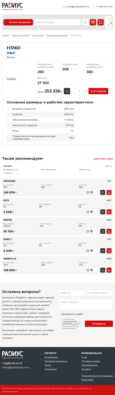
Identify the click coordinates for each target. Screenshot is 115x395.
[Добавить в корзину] (109, 192)
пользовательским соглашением (69, 322)
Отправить (99, 323)
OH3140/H (9, 181)
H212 (6, 200)
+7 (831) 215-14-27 (104, 6)
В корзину (99, 91)
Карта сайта (87, 380)
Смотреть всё (103, 159)
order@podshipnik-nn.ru (78, 6)
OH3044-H (10, 258)
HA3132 (8, 220)
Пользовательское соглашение (97, 376)
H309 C (8, 239)
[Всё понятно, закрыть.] (107, 390)
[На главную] (12, 6)
